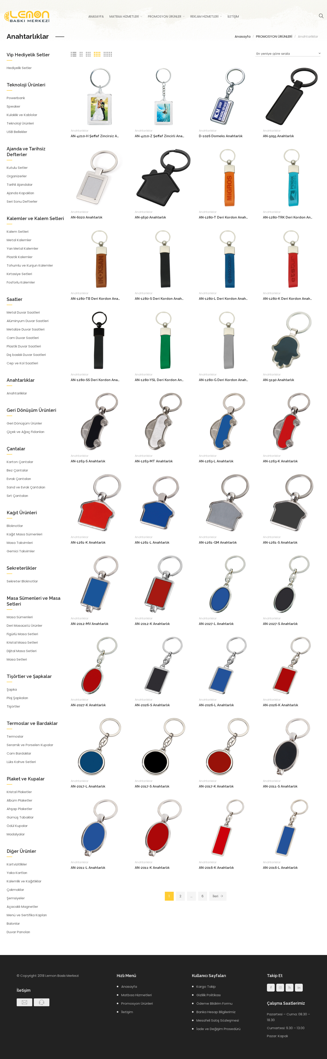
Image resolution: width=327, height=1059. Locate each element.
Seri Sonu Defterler (22, 201)
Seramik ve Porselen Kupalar (30, 745)
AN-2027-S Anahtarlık (280, 624)
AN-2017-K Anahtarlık (216, 786)
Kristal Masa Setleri (22, 642)
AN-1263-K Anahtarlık (280, 461)
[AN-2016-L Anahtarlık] (291, 827)
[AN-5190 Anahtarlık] (291, 340)
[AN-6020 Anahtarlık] (99, 177)
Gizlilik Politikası (208, 995)
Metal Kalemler (19, 240)
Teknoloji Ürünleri (20, 123)
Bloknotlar (15, 525)
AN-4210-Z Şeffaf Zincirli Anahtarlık (159, 136)
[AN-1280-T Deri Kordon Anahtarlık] (227, 177)
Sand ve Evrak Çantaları (26, 487)
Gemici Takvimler (21, 551)
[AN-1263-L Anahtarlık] (227, 421)
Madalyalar (16, 834)
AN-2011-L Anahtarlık (88, 868)
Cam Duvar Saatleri (23, 337)
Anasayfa (96, 16)
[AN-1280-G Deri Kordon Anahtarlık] (227, 340)
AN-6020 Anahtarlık (86, 217)
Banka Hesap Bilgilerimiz (216, 1012)
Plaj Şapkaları (17, 698)
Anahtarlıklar (80, 131)
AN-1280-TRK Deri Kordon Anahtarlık (288, 217)
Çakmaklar (15, 889)
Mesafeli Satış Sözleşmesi (217, 1020)
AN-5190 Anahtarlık (278, 380)
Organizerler (17, 176)
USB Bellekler (17, 131)
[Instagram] (280, 988)
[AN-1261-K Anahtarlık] (99, 502)
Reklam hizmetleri (204, 16)
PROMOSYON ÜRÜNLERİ (274, 36)
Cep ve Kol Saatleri (22, 363)
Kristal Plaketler (19, 792)
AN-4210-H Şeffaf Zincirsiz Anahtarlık (95, 136)
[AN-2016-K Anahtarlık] (227, 827)
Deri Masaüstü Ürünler (24, 625)
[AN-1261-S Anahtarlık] (291, 502)
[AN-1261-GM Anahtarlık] (227, 502)
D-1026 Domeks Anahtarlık (220, 136)
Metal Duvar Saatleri (23, 312)
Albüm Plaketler (19, 800)
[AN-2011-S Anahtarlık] (291, 746)
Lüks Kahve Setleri (21, 761)
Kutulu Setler (17, 167)
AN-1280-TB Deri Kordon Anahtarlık (95, 299)
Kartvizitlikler (17, 864)
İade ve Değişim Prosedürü (218, 1028)
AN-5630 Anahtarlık (150, 217)
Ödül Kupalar (17, 825)
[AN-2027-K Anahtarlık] (99, 665)
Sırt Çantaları (17, 495)
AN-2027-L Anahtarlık (216, 624)
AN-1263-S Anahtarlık (88, 461)
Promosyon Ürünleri (137, 1003)
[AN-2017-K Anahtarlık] (227, 746)
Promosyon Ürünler (164, 16)
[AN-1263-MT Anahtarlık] (163, 421)
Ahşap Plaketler (19, 808)
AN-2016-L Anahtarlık (280, 868)
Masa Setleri (17, 659)
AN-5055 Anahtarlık (278, 136)
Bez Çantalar (17, 470)
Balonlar (13, 923)
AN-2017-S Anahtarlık (152, 786)
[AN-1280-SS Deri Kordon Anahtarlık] (99, 340)
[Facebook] (271, 988)
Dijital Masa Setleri (21, 651)
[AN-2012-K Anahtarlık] (163, 584)
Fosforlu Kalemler (21, 282)
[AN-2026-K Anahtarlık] (291, 665)
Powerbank (16, 98)
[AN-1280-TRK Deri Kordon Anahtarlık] (291, 177)
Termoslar (15, 736)
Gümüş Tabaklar (20, 817)
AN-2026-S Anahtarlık (152, 705)
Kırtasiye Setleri (19, 273)
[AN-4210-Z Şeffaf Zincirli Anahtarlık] (163, 96)
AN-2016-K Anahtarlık (216, 868)
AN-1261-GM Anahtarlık (218, 543)
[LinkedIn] (299, 988)
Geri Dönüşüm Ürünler (24, 423)
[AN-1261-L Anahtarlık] (163, 502)
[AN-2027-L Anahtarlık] (227, 584)
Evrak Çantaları (19, 478)
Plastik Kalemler (19, 257)
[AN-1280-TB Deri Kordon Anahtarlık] (99, 258)
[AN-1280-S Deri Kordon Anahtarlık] (163, 258)
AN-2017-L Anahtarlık (88, 786)
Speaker (13, 106)
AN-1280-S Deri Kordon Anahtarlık (159, 299)
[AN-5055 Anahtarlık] (291, 96)
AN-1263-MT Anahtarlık (154, 461)
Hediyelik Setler (19, 67)
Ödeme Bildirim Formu (214, 1003)
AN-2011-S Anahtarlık (280, 786)
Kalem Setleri (17, 231)
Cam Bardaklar (19, 753)
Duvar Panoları (18, 932)
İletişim (233, 16)
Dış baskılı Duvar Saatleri (26, 354)
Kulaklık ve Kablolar (22, 114)
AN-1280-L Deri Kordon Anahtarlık (223, 299)
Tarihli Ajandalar (19, 184)
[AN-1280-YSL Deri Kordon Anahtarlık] (163, 340)
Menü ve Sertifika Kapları (27, 915)
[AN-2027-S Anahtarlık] (291, 584)
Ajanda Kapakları (20, 193)
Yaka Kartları (17, 872)
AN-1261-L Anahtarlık (152, 543)
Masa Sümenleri (20, 617)
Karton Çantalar (20, 461)
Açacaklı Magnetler (22, 906)
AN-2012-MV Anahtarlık (89, 624)
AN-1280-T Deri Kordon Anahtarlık (223, 217)
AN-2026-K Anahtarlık (280, 705)
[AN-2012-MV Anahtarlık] (99, 584)
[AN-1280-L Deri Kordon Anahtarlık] (227, 258)
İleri (216, 896)
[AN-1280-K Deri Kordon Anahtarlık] (291, 258)
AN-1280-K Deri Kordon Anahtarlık (288, 299)
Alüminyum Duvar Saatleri (27, 320)
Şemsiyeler (16, 898)
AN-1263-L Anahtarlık (216, 461)
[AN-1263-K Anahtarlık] (291, 421)
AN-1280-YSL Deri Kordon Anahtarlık (159, 380)
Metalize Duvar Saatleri (25, 329)
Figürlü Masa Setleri (22, 634)
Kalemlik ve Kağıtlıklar (24, 881)
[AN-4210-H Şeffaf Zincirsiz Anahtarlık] (99, 96)
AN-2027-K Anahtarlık (88, 705)
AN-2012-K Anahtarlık (152, 624)
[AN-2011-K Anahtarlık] (163, 827)
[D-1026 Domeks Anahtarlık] (227, 96)
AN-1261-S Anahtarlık (280, 543)
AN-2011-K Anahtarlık (152, 868)
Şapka (12, 689)
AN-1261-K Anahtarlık (88, 543)
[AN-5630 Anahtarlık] (163, 177)
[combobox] (287, 54)
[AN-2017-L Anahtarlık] (99, 746)
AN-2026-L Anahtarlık (216, 705)
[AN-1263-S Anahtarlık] (99, 421)
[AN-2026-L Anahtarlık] (227, 665)
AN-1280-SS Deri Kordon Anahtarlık (95, 380)
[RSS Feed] (289, 988)
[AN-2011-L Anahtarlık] (99, 827)
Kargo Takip (206, 986)
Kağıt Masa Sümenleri (24, 534)
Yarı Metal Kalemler (22, 248)
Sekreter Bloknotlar (22, 581)
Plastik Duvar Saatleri (24, 346)
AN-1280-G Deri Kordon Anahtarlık (223, 380)
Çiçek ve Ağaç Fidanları (25, 431)
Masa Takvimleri (20, 542)
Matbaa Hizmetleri (124, 16)
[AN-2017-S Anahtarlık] (163, 746)
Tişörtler (13, 706)
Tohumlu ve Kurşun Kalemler (30, 265)
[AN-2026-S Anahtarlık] (163, 665)
